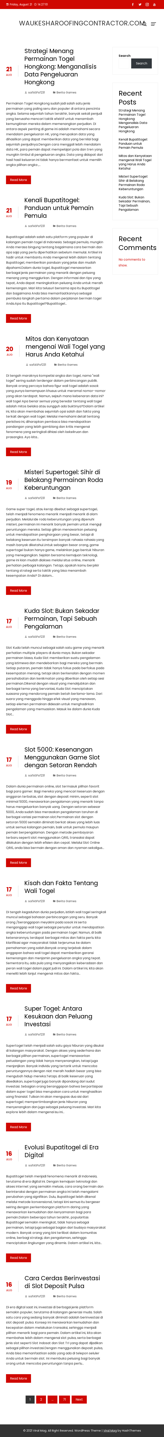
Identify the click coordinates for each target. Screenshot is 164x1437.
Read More (18, 180)
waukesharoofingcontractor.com (82, 23)
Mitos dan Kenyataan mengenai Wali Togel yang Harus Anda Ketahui (65, 346)
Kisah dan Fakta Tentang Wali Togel (61, 887)
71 (64, 1399)
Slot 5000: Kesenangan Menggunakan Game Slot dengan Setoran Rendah (62, 757)
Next (79, 1399)
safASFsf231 (36, 92)
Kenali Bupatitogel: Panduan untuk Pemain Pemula (59, 208)
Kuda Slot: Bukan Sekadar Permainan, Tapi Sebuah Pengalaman (61, 619)
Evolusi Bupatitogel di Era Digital (62, 1151)
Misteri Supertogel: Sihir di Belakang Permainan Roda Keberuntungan (63, 480)
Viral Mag (110, 1431)
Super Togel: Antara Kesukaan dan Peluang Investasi (58, 1016)
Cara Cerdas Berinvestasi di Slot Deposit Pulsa (62, 1282)
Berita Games (66, 92)
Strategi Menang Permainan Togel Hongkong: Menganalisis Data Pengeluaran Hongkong (60, 66)
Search (125, 55)
